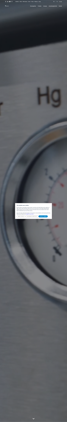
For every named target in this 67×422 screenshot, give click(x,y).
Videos (32, 1)
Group (40, 1)
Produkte (39, 6)
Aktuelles (17, 1)
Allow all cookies (43, 216)
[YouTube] (9, 1)
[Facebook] (12, 1)
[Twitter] (5, 1)
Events (29, 1)
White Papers (25, 1)
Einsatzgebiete (33, 6)
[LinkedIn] (7, 1)
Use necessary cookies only (32, 216)
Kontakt (60, 6)
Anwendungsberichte (53, 6)
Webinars (36, 1)
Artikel (21, 1)
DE (53, 1)
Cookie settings (21, 216)
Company (45, 6)
